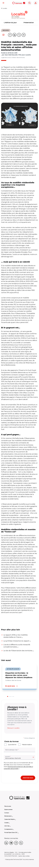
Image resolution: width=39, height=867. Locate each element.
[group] (19, 115)
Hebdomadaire (27, 744)
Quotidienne (12, 744)
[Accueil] (19, 2)
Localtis (5, 8)
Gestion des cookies (24, 856)
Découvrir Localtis (13, 728)
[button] (19, 115)
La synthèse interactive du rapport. (16, 641)
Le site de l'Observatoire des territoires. (18, 651)
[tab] (7, 696)
